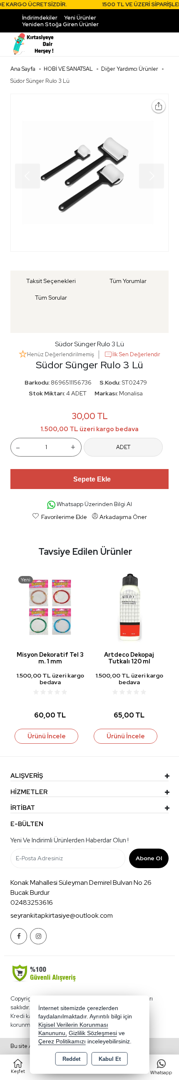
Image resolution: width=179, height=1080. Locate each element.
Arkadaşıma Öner (123, 517)
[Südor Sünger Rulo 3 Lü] (89, 172)
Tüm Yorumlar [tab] (128, 281)
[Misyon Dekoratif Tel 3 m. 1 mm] (50, 607)
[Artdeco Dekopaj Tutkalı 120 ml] (129, 607)
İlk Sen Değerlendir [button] (136, 354)
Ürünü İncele (46, 736)
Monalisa (131, 393)
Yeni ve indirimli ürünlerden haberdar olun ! (69, 840)
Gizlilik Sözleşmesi (93, 1033)
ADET (123, 447)
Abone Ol (149, 858)
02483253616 (31, 902)
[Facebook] (18, 936)
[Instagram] (38, 936)
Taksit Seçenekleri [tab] (51, 281)
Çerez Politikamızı (62, 1041)
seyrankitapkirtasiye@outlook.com (61, 915)
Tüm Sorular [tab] (51, 297)
